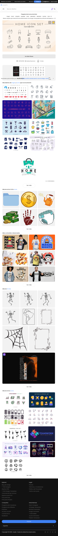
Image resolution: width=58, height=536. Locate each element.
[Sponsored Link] (29, 71)
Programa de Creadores (9, 505)
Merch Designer (33, 505)
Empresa (4, 509)
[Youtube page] (53, 532)
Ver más (29, 185)
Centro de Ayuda (34, 491)
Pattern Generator (34, 518)
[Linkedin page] (55, 532)
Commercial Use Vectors (9, 493)
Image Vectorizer (34, 511)
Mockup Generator (34, 509)
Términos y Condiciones (36, 487)
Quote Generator (34, 516)
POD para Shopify (7, 500)
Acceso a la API (6, 511)
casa (27, 16)
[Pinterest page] (50, 532)
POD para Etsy (6, 497)
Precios (31, 485)
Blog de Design (6, 485)
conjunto (17, 16)
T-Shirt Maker (33, 513)
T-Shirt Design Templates (9, 491)
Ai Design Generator (35, 507)
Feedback (5, 516)
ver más (50, 78)
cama (49, 16)
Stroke (9, 289)
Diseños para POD (7, 495)
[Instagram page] (45, 532)
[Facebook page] (48, 532)
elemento (39, 16)
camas (44, 16)
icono (12, 16)
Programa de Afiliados (8, 507)
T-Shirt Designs (6, 487)
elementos (32, 16)
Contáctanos (6, 513)
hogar (8, 16)
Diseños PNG (5, 489)
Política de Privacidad (35, 489)
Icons (15, 189)
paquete (23, 16)
